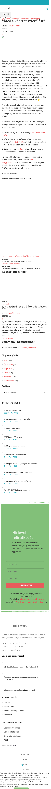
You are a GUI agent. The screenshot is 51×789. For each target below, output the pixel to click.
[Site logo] (24, 8)
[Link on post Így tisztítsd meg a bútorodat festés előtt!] (24, 308)
